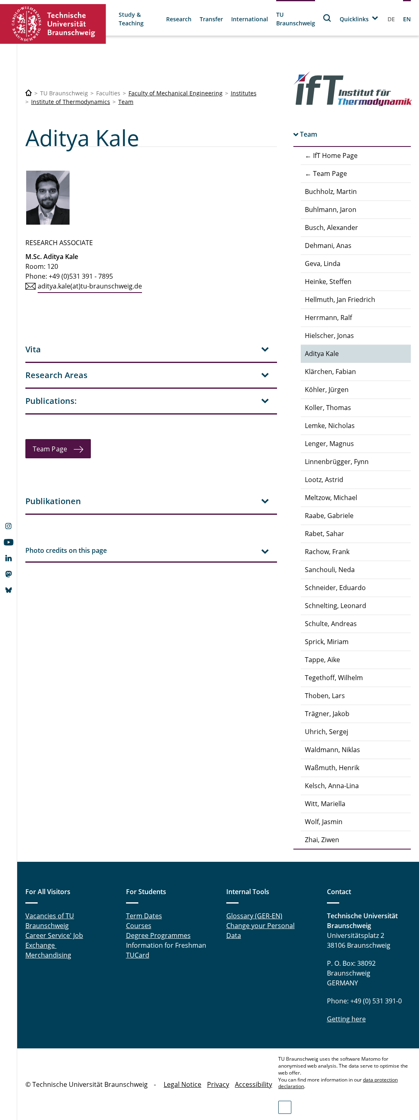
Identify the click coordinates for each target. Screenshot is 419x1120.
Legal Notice (182, 1084)
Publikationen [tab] (53, 501)
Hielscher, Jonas (329, 335)
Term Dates (144, 915)
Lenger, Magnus (329, 443)
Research (178, 19)
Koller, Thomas (328, 407)
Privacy (218, 1084)
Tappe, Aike (322, 659)
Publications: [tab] (51, 400)
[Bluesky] (8, 591)
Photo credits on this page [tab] (66, 550)
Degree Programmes (158, 935)
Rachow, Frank (327, 551)
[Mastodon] (8, 575)
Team (125, 102)
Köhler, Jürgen (327, 389)
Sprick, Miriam (327, 641)
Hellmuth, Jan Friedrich (340, 299)
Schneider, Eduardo (335, 587)
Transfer (211, 19)
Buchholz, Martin (331, 191)
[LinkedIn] (8, 559)
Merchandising (48, 955)
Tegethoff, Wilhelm (334, 677)
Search (327, 18)
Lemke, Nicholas (330, 425)
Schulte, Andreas (331, 623)
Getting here (346, 1018)
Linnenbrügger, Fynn (337, 461)
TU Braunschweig (295, 19)
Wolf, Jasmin (323, 821)
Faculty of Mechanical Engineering (175, 93)
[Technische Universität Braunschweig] (53, 24)
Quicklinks (354, 19)
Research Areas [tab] (56, 375)
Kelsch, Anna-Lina (332, 785)
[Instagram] (8, 527)
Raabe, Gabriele (329, 515)
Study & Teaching (131, 19)
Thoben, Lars (325, 695)
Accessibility (253, 1084)
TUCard (137, 955)
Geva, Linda (322, 263)
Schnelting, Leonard (335, 605)
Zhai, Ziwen (322, 839)
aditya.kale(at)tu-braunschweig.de (90, 286)
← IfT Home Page (331, 155)
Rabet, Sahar (324, 533)
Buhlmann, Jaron (330, 209)
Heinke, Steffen (328, 281)
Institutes (244, 93)
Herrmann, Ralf (328, 317)
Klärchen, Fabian (330, 371)
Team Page (50, 448)
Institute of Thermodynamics (70, 102)
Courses (138, 925)
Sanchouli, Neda (330, 569)
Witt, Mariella (325, 803)
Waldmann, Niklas (332, 749)
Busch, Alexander (331, 227)
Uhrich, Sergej (326, 731)
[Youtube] (8, 543)
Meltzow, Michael (331, 497)
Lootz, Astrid (324, 479)
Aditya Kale (322, 353)
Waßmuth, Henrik (332, 767)
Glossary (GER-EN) (254, 915)
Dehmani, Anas (328, 245)
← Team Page (326, 173)
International (249, 19)
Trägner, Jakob (327, 713)
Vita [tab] (33, 349)
